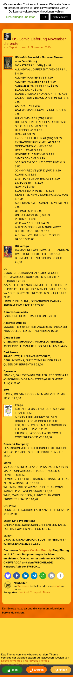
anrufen (38, 669)
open (14, 669)
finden (63, 669)
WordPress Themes (36, 660)
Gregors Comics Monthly (35, 550)
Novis (46, 592)
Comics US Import (29, 592)
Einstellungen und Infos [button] (20, 16)
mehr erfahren (60, 17)
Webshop (23, 586)
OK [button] (44, 17)
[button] (7, 575)
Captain (13, 47)
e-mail (56, 586)
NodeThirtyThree (11, 660)
